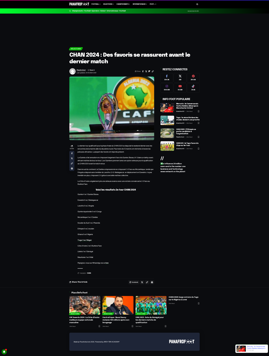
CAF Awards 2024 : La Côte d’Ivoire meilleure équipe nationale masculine (84, 320)
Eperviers (95, 11)
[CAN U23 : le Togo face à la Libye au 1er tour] (167, 146)
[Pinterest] (193, 78)
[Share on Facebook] (142, 71)
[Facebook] (166, 78)
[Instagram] (166, 88)
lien (107, 263)
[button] (197, 4)
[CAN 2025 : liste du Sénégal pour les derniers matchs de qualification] (151, 305)
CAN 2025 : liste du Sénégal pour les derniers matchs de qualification (150, 320)
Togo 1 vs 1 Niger (85, 240)
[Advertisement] (134, 29)
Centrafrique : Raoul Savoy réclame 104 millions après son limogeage (115, 320)
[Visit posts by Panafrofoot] (72, 71)
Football (87, 11)
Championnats (77, 11)
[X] (180, 78)
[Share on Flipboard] (149, 71)
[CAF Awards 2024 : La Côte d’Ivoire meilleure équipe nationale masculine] (84, 305)
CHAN (89, 273)
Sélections (76, 48)
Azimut (102, 11)
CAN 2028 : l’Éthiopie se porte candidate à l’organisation (186, 131)
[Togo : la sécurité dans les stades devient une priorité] (167, 120)
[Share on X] (146, 71)
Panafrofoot (81, 70)
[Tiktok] (193, 88)
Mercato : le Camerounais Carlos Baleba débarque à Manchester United (187, 106)
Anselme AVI (180, 111)
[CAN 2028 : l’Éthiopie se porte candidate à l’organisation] (167, 133)
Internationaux (112, 11)
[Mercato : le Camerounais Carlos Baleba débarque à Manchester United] (167, 107)
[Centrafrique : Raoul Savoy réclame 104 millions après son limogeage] (117, 305)
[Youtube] (180, 88)
